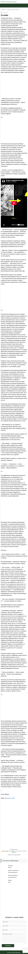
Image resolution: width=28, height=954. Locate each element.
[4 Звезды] (9, 851)
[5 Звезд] (15, 851)
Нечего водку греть (13, 872)
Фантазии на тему (10, 798)
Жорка (9, 867)
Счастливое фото (12, 877)
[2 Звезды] (4, 851)
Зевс (9, 882)
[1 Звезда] (2, 851)
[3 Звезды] (5, 851)
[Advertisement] (14, 86)
